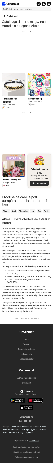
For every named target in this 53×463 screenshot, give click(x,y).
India (22, 429)
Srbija (5, 432)
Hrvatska (15, 429)
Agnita (43, 308)
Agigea (36, 305)
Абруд (21, 308)
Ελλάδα (6, 429)
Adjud (4, 308)
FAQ (26, 339)
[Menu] (49, 4)
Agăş (42, 305)
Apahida (26, 311)
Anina (48, 305)
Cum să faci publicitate (26, 378)
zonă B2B (26, 382)
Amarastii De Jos (32, 308)
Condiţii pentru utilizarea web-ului (26, 452)
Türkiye (21, 432)
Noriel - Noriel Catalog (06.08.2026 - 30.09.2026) (28, 276)
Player (6, 211)
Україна (28, 432)
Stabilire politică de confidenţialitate (26, 447)
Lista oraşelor (26, 354)
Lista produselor (26, 359)
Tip (39, 211)
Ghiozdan (23, 211)
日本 (28, 429)
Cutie (46, 211)
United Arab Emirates (20, 426)
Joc (32, 211)
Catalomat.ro (34, 440)
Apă (14, 211)
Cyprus (43, 426)
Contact (26, 344)
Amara (29, 305)
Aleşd (22, 305)
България (34, 426)
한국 (33, 429)
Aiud (33, 311)
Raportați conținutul (26, 349)
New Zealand (42, 429)
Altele (25, 231)
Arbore (11, 311)
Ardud (4, 311)
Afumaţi (18, 311)
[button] (44, 4)
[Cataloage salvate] (39, 4)
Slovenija (12, 432)
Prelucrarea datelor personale (26, 457)
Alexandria (12, 308)
